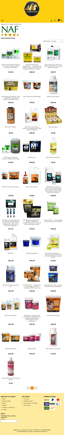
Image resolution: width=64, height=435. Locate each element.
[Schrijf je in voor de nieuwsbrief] (16, 421)
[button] (2, 20)
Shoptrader (24, 431)
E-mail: (9, 419)
